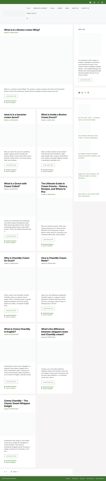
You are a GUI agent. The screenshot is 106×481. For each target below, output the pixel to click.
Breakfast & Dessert (40, 8)
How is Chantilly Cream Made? (53, 259)
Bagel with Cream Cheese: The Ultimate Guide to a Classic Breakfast (88, 176)
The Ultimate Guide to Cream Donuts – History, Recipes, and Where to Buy (54, 187)
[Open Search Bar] (27, 18)
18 (11, 472)
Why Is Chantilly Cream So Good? (16, 259)
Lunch (52, 8)
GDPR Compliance (100, 478)
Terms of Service (90, 478)
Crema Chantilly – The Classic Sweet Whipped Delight (17, 403)
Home (28, 8)
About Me (75, 8)
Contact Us (85, 8)
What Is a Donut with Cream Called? (15, 185)
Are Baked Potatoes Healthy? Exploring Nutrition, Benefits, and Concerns (89, 156)
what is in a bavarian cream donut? (15, 116)
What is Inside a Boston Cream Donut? (54, 116)
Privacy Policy (31, 13)
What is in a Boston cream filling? (22, 29)
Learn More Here (11, 96)
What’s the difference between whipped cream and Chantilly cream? (54, 332)
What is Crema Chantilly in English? (17, 330)
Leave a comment (10, 102)
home (67, 8)
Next (15, 472)
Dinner (60, 8)
